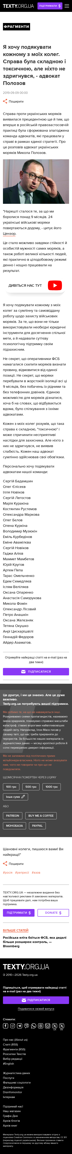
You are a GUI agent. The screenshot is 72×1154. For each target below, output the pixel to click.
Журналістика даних (16, 1073)
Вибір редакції (12, 1059)
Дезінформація (13, 1087)
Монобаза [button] (14, 826)
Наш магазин (12, 1111)
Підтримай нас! (13, 1106)
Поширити (15, 101)
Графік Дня (10, 1116)
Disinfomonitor (12, 1092)
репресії (23, 873)
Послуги (8, 1078)
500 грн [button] (30, 787)
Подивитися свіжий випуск (36, 1009)
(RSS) (14, 1044)
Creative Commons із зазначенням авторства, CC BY (40, 1137)
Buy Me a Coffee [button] (41, 816)
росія (8, 873)
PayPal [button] (37, 826)
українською (29, 1140)
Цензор (9, 233)
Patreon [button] (12, 816)
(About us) (21, 1040)
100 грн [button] (11, 787)
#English (8, 1064)
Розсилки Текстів (14, 1054)
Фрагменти (10, 1049)
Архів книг (10, 1125)
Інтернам (9, 1097)
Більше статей (15, 930)
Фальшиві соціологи (17, 1082)
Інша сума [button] (13, 797)
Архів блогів (11, 1121)
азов (37, 873)
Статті (7, 1044)
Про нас (8, 1040)
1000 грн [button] (52, 787)
